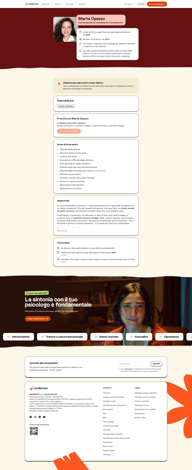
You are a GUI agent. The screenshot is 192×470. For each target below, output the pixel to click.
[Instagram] (35, 416)
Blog (104, 417)
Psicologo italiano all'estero (113, 434)
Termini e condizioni (142, 401)
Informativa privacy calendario (146, 393)
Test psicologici (108, 422)
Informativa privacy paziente (145, 397)
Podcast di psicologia (111, 426)
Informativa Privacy (142, 405)
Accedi (141, 4)
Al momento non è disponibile (69, 131)
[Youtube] (44, 416)
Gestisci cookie (140, 417)
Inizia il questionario (157, 4)
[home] (31, 4)
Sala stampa (107, 442)
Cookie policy (139, 413)
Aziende (82, 4)
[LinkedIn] (39, 416)
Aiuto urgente (108, 409)
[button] (46, 4)
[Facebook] (30, 416)
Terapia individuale (65, 106)
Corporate (106, 430)
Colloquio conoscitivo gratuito (113, 397)
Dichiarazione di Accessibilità (145, 409)
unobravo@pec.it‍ (56, 401)
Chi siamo (106, 393)
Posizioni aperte (109, 450)
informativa (128, 369)
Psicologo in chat (109, 401)
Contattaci (107, 454)
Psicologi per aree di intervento (114, 405)
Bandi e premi (108, 446)
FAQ (104, 413)
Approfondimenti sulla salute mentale (116, 438)
